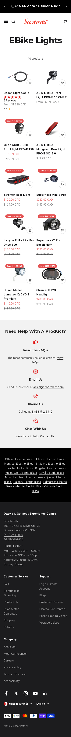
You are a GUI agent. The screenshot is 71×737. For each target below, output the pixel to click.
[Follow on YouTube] (35, 693)
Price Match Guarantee (11, 611)
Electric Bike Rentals (52, 609)
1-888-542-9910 (13, 539)
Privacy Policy (12, 667)
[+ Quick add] (30, 82)
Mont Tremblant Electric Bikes (24, 477)
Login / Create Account (48, 586)
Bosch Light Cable (16, 93)
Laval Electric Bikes (51, 472)
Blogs (42, 595)
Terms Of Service (15, 674)
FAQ (6, 584)
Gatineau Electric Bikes (49, 459)
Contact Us (11, 602)
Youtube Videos (49, 622)
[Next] (66, 6)
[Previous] (4, 6)
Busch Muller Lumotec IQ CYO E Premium (16, 294)
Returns (9, 627)
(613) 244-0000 (13, 535)
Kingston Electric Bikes (49, 468)
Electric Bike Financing (12, 593)
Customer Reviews (51, 602)
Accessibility (12, 681)
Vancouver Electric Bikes (21, 472)
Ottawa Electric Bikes (18, 459)
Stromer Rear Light (17, 194)
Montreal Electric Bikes (19, 463)
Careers (9, 660)
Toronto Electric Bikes (19, 468)
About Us (10, 647)
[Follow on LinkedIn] (45, 693)
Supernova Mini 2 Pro (51, 194)
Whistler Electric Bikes (29, 486)
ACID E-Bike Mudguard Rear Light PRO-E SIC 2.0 (50, 149)
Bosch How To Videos (53, 616)
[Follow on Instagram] (25, 693)
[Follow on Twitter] (16, 693)
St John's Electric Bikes (51, 463)
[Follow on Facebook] (6, 693)
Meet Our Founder (15, 653)
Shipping (9, 620)
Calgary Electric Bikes (27, 482)
